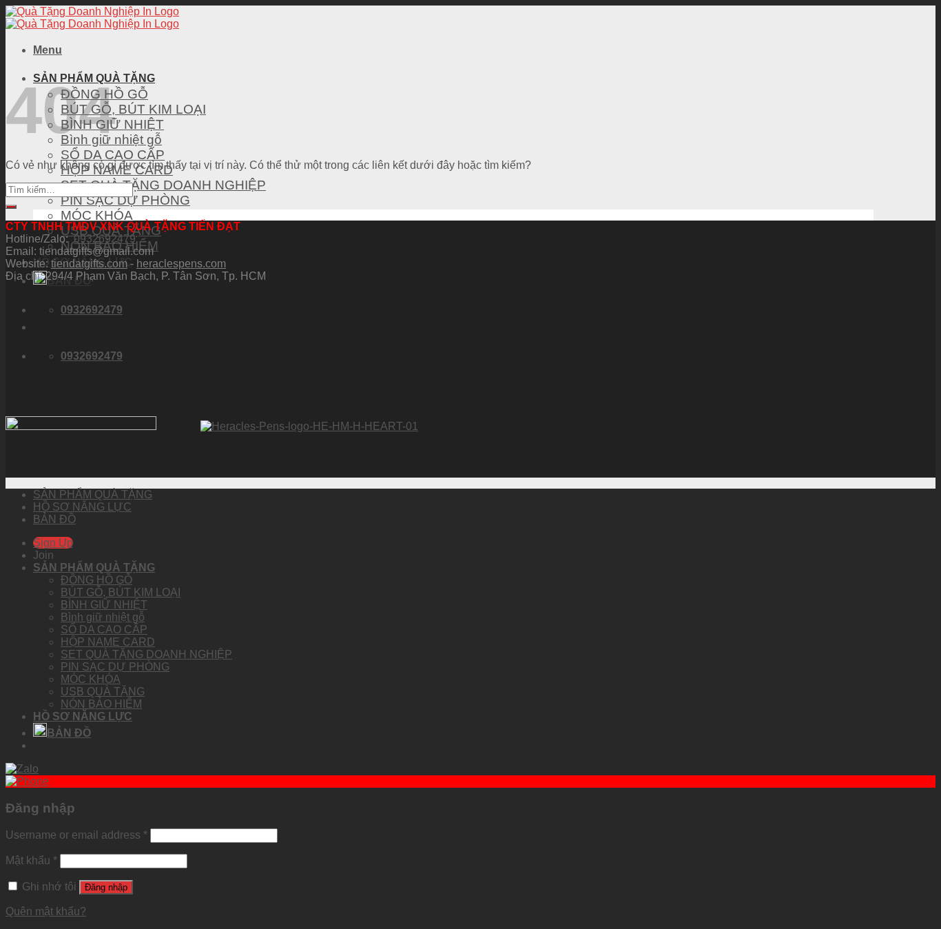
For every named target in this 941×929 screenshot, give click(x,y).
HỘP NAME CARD (108, 642)
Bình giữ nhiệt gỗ (103, 617)
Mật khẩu (31, 860)
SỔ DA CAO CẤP (113, 154)
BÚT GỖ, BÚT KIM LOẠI (133, 109)
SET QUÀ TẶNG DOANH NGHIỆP (163, 185)
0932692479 (105, 239)
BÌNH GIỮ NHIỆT (104, 605)
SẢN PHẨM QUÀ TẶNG (92, 494)
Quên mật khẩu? (46, 911)
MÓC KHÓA (97, 215)
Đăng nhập (106, 887)
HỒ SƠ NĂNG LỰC (82, 507)
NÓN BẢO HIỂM (101, 704)
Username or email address (76, 835)
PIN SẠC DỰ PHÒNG (125, 200)
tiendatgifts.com (89, 263)
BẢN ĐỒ (54, 519)
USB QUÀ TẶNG (103, 691)
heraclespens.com (181, 263)
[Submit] (11, 207)
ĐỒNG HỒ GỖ (96, 580)
